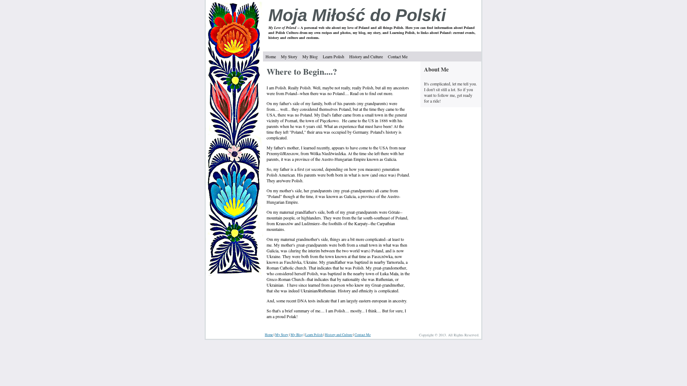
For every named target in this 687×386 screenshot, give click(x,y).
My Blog (310, 56)
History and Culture (366, 56)
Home (270, 56)
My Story (289, 56)
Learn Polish (333, 56)
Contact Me (398, 56)
